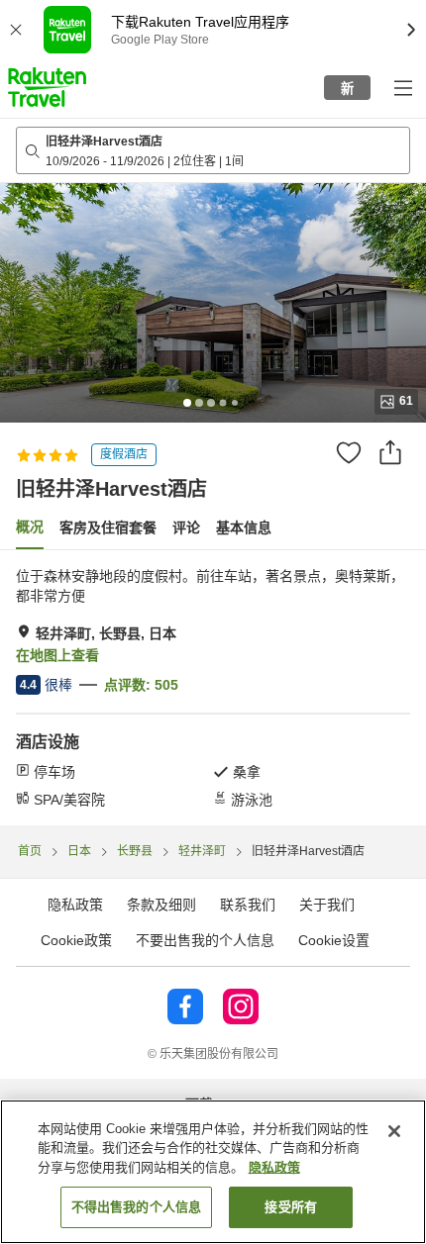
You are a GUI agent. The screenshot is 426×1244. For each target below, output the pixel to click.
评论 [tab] (186, 527)
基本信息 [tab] (243, 527)
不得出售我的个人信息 (136, 1206)
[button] (47, 87)
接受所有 (291, 1206)
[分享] (390, 452)
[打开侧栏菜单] (402, 87)
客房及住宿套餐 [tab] (108, 527)
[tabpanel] (213, 687)
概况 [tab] (30, 526)
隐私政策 (274, 1167)
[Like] (349, 452)
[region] (213, 1172)
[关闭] (394, 1131)
